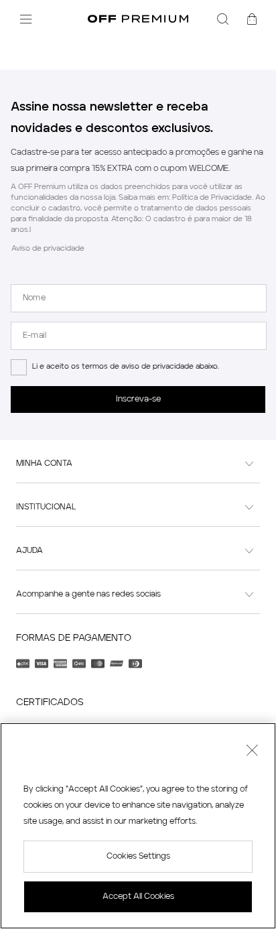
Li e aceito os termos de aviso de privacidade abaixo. (125, 367)
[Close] (251, 752)
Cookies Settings (138, 857)
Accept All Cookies (138, 897)
